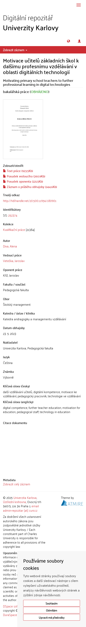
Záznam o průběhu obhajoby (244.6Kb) (31, 186)
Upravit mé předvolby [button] (52, 617)
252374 (12, 215)
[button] (68, 41)
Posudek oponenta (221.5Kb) (24, 181)
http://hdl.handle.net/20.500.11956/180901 (29, 200)
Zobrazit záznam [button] (14, 49)
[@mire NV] (72, 502)
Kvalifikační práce (14, 229)
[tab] (43, 215)
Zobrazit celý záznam (16, 484)
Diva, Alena (10, 246)
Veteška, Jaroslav (14, 260)
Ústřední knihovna (14, 501)
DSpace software (14, 606)
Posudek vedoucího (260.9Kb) (25, 176)
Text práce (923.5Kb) (19, 170)
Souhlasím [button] (52, 603)
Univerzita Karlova (25, 497)
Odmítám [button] (51, 610)
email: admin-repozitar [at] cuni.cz (21, 508)
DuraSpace (10, 614)
